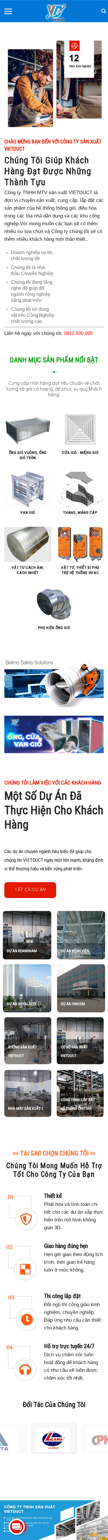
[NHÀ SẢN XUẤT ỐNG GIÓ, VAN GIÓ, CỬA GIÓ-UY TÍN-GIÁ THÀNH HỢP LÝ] (56, 12)
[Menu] (8, 11)
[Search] (103, 11)
